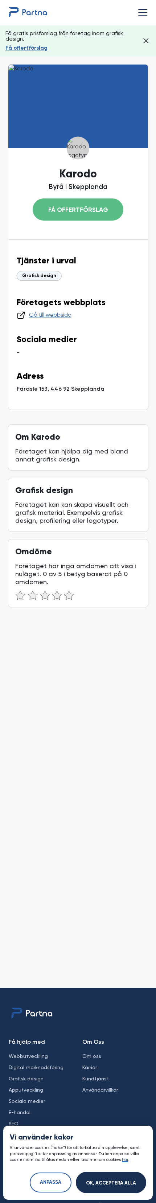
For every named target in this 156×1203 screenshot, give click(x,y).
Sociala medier (27, 1101)
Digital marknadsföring (36, 1067)
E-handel (19, 1112)
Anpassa (50, 1182)
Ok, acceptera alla (111, 1183)
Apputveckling (26, 1090)
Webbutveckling (28, 1056)
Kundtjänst (95, 1078)
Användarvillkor (100, 1090)
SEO (14, 1123)
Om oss (91, 1056)
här (125, 1159)
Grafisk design (39, 276)
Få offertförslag (26, 48)
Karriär (89, 1067)
